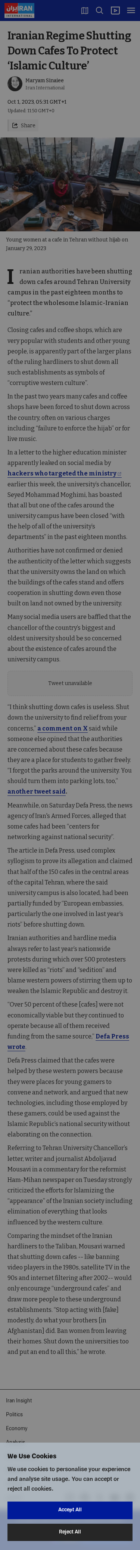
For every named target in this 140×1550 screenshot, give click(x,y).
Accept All (70, 1510)
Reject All (70, 1532)
